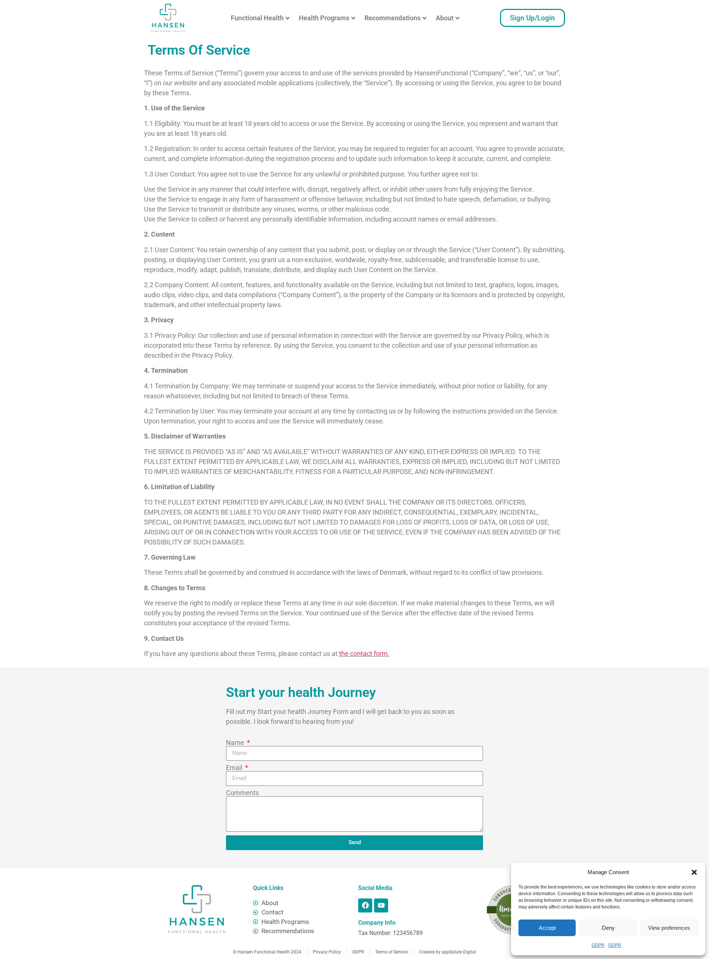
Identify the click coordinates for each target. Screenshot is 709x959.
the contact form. (364, 653)
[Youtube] (381, 905)
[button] (694, 872)
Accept (547, 928)
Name (236, 742)
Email (235, 767)
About (444, 18)
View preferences (669, 928)
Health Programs (324, 18)
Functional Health (257, 18)
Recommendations (392, 18)
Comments (242, 793)
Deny (608, 928)
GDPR (598, 945)
